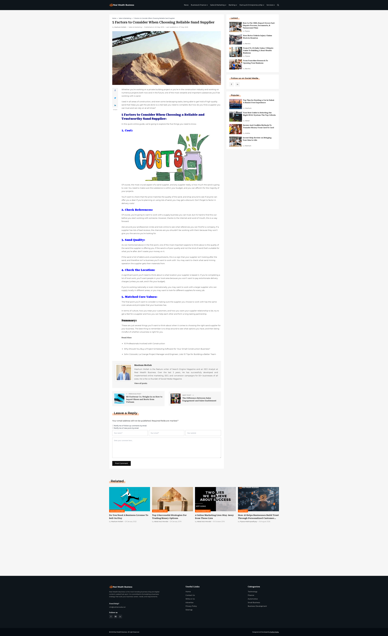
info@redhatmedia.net (117, 607)
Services (270, 5)
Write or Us (190, 599)
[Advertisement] (169, 558)
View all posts (140, 383)
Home (114, 18)
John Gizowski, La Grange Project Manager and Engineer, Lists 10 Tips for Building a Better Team (170, 354)
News (186, 5)
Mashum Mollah (120, 27)
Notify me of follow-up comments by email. (130, 426)
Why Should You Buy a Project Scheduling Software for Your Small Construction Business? (167, 349)
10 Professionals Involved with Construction (144, 343)
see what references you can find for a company (193, 227)
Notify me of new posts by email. (126, 428)
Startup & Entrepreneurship (251, 5)
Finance (251, 595)
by (246, 31)
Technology (252, 592)
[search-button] (278, 5)
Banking (232, 5)
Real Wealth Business (120, 632)
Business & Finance (198, 5)
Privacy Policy (191, 606)
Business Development (257, 606)
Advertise (189, 602)
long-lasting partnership (196, 314)
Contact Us (190, 595)
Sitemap (189, 610)
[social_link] (231, 84)
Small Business (254, 602)
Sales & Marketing (217, 5)
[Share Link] (115, 90)
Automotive (253, 599)
